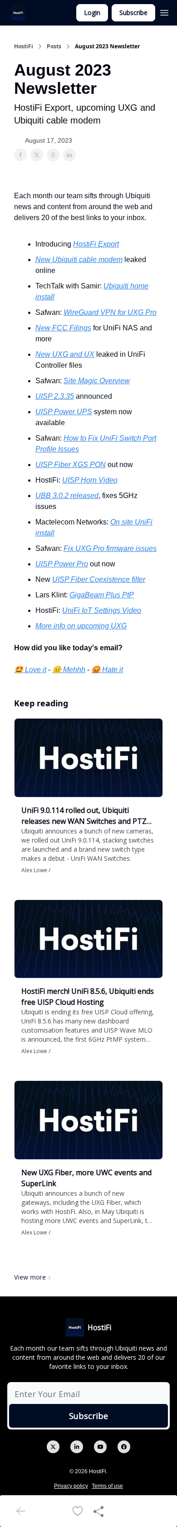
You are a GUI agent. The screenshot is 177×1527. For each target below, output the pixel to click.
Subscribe (133, 12)
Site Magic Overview (97, 381)
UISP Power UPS (63, 412)
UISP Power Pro (61, 564)
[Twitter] (53, 1447)
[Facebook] (124, 1447)
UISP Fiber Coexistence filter (98, 579)
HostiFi (23, 46)
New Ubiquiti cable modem (79, 259)
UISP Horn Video (90, 480)
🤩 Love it (30, 670)
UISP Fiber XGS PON (70, 464)
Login (92, 12)
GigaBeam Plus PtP (101, 595)
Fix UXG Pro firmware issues (110, 548)
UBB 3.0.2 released (66, 495)
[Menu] (164, 11)
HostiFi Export (96, 244)
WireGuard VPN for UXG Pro (110, 312)
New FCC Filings (63, 328)
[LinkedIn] (77, 1447)
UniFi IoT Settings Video (101, 610)
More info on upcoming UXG (81, 626)
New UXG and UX (64, 354)
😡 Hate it (107, 670)
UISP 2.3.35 (54, 396)
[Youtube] (100, 1447)
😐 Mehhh (68, 670)
